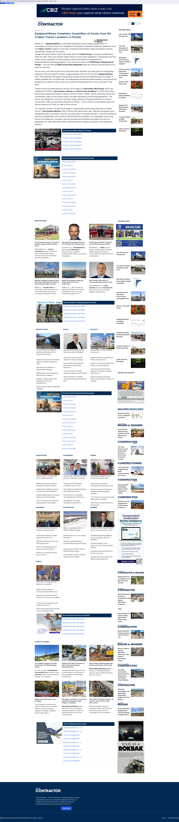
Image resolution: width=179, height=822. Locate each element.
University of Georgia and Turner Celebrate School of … (47, 604)
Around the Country (126, 373)
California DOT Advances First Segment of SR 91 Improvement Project (123, 433)
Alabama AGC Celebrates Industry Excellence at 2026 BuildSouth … (47, 490)
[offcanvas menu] (139, 23)
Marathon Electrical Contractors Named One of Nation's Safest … (47, 485)
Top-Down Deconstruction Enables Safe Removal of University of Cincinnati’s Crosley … (123, 453)
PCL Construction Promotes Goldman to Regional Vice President (75, 372)
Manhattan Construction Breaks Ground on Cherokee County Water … (48, 597)
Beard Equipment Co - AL (72, 728)
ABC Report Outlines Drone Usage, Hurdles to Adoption (123, 281)
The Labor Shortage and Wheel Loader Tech (122, 268)
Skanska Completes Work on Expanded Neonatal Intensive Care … (74, 543)
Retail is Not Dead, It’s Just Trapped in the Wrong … (124, 415)
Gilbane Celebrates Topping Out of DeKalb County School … (102, 359)
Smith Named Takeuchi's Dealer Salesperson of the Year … (46, 537)
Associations (41, 455)
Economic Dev (68, 507)
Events (39, 561)
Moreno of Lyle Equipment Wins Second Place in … (46, 554)
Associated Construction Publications (17, 818)
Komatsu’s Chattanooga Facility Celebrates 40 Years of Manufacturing (46, 381)
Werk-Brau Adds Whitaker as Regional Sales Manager (45, 368)
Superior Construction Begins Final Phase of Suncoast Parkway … (102, 364)
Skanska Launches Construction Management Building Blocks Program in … (101, 491)
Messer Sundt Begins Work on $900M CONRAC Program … (73, 529)
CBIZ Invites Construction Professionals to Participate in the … (102, 485)
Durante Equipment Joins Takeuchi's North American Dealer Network (102, 545)
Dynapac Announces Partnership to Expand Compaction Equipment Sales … (48, 362)
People (66, 329)
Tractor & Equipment (71, 735)
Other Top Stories (42, 642)
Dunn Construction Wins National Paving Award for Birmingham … (47, 502)
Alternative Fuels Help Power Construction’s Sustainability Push (124, 73)
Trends (93, 455)
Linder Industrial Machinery (74, 306)
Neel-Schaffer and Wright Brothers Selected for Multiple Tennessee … (75, 477)
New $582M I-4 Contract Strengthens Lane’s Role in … (73, 502)
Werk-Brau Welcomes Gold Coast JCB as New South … (47, 542)
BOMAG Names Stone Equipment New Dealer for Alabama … (47, 374)
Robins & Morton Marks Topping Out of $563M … (48, 388)
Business (93, 507)
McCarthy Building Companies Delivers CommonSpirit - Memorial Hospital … (102, 379)
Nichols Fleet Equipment (72, 134)
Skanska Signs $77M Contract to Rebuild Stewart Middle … (74, 550)
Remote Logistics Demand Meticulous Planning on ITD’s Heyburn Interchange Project (123, 654)
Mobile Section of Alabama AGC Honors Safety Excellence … (46, 477)
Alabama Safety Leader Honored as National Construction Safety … (47, 496)
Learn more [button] (52, 1)
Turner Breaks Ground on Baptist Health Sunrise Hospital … (74, 556)
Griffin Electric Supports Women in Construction (102, 504)
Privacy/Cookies (173, 818)
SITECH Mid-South (69, 162)
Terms (163, 818)
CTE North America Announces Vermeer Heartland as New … (46, 529)
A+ (135, 23)
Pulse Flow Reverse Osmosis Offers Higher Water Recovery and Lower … (124, 617)
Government (68, 455)
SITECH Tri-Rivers (69, 169)
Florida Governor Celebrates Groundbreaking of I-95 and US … (74, 496)
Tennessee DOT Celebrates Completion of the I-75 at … (72, 485)
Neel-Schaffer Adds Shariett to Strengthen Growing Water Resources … (73, 365)
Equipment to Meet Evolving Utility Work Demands (123, 334)
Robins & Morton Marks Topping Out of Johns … (101, 351)
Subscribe (66, 808)
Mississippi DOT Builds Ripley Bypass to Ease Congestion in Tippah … (123, 489)
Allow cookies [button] (9, 3)
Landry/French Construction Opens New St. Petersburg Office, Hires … (102, 529)
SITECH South (67, 166)
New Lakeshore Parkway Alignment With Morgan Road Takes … (75, 490)
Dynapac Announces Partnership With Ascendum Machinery (101, 558)
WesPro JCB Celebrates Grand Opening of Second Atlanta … (46, 548)
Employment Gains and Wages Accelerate (124, 95)
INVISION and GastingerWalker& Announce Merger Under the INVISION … (101, 538)
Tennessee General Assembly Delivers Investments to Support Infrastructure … (101, 371)
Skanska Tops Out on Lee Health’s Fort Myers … (74, 537)
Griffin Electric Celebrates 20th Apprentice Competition (46, 583)
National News (125, 30)
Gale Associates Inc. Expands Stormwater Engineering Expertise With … (74, 379)
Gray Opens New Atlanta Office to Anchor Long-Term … (102, 552)
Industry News (41, 221)
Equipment (40, 507)
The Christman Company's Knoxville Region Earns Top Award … (102, 498)
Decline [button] (2, 3)
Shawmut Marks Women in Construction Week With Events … (47, 591)
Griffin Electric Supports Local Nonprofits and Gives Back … (100, 477)
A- (130, 23)
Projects (94, 329)
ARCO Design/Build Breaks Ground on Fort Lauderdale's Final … (47, 610)
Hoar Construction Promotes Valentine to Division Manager (73, 359)
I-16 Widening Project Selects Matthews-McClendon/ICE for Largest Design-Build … (46, 352)
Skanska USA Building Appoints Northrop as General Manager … (74, 351)
